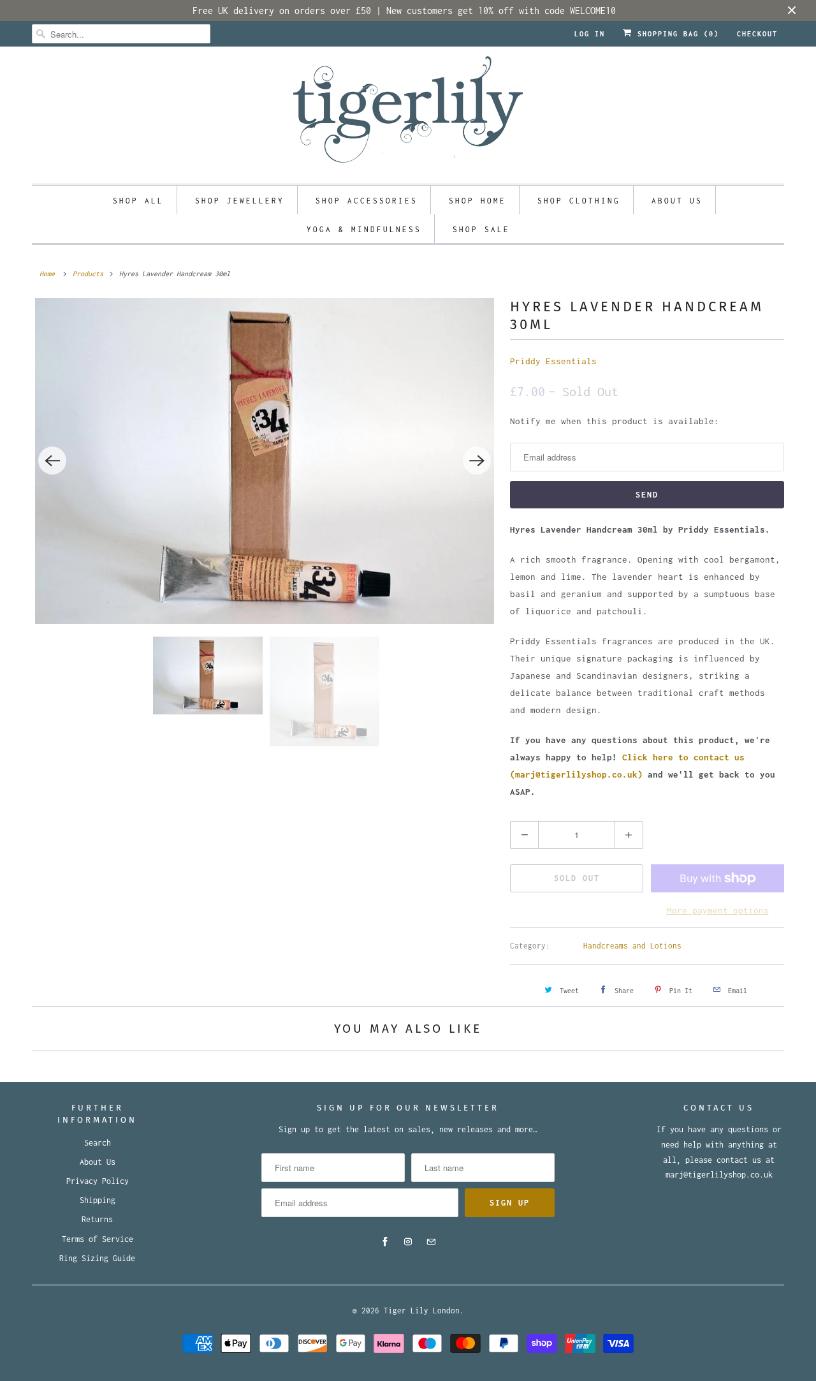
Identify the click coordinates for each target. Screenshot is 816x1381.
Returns (97, 1219)
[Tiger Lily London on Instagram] (408, 1242)
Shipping (97, 1200)
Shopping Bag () (675, 34)
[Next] (477, 461)
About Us (97, 1162)
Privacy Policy (97, 1181)
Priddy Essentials (553, 361)
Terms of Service (97, 1239)
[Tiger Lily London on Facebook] (385, 1242)
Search (97, 1143)
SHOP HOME (477, 200)
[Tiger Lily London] (408, 113)
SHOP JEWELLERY (239, 200)
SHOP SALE (481, 229)
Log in (589, 34)
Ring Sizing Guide (97, 1258)
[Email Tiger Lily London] (431, 1242)
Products (88, 273)
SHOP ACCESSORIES (367, 200)
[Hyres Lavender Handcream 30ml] (264, 461)
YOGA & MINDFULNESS (364, 229)
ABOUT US (677, 200)
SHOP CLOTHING (578, 200)
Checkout (757, 34)
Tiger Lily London (422, 1310)
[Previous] (52, 461)
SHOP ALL (138, 200)
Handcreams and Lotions (632, 946)
